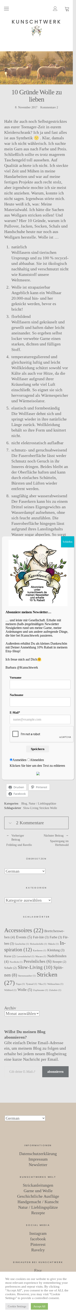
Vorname (15, 677)
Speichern (37, 749)
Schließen (67, 541)
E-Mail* (15, 712)
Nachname (16, 695)
